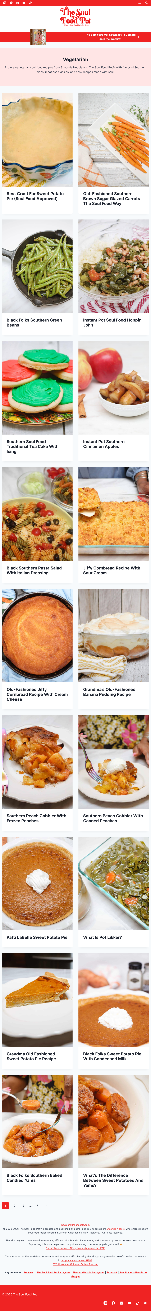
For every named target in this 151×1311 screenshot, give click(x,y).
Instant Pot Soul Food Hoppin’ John (112, 323)
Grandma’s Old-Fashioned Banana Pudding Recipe (109, 692)
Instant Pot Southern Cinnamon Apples (104, 444)
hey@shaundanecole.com (75, 1224)
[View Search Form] (146, 2)
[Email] (145, 1303)
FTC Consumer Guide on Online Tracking (75, 1264)
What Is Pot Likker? (102, 937)
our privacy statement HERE (76, 1260)
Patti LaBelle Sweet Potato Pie (37, 937)
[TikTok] (30, 3)
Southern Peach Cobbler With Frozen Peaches (36, 818)
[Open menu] (139, 2)
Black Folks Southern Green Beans (34, 323)
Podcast (28, 1272)
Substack (112, 1272)
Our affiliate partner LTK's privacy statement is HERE (75, 1248)
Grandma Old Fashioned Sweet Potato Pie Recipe (31, 1056)
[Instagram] (5, 3)
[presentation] (37, 140)
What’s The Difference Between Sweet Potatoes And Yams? (113, 1180)
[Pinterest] (17, 3)
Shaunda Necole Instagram (88, 1272)
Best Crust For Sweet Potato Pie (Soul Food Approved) (35, 196)
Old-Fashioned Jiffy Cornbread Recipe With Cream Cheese (37, 694)
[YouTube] (24, 3)
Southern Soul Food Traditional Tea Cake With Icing (33, 446)
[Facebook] (11, 3)
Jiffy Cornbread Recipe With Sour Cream (111, 570)
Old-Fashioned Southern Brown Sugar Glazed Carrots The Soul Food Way (111, 198)
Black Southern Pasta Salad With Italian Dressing (34, 570)
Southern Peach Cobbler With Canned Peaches (113, 818)
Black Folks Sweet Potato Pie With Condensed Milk (112, 1056)
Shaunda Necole (115, 1228)
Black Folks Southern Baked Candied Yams (34, 1178)
